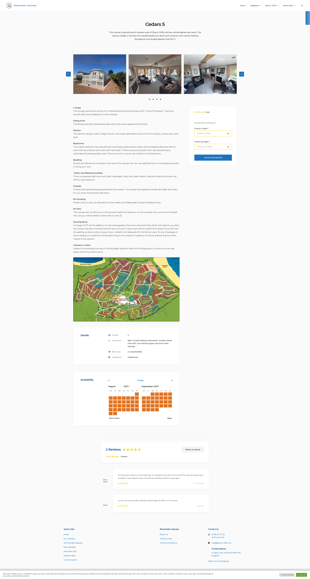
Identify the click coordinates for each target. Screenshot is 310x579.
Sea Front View (162, 343)
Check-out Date (201, 142)
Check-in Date (201, 128)
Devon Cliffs (270, 5)
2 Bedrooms (133, 357)
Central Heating (140, 340)
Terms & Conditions (168, 543)
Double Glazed (165, 340)
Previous (68, 76)
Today (140, 380)
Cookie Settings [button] (287, 575)
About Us (164, 534)
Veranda (131, 346)
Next (241, 76)
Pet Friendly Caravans (73, 543)
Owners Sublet (70, 560)
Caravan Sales (70, 556)
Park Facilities (70, 547)
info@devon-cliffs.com (221, 543)
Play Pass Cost (70, 551)
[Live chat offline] (307, 18)
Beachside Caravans (25, 5)
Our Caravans (69, 539)
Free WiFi (132, 343)
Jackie (105, 505)
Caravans (254, 5)
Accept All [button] (302, 575)
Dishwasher (152, 340)
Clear (169, 418)
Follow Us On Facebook (218, 561)
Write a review (193, 450)
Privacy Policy (166, 539)
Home (242, 5)
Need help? (288, 5)
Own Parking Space (145, 343)
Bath (130, 340)
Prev (118, 380)
